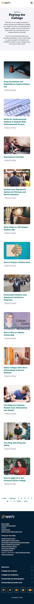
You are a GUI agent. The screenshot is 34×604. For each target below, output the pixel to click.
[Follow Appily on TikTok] (23, 590)
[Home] (5, 3)
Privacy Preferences (7, 554)
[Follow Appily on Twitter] (10, 590)
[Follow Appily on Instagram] (3, 590)
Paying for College (10, 90)
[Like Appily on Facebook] (16, 590)
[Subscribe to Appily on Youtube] (30, 590)
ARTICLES (17, 12)
